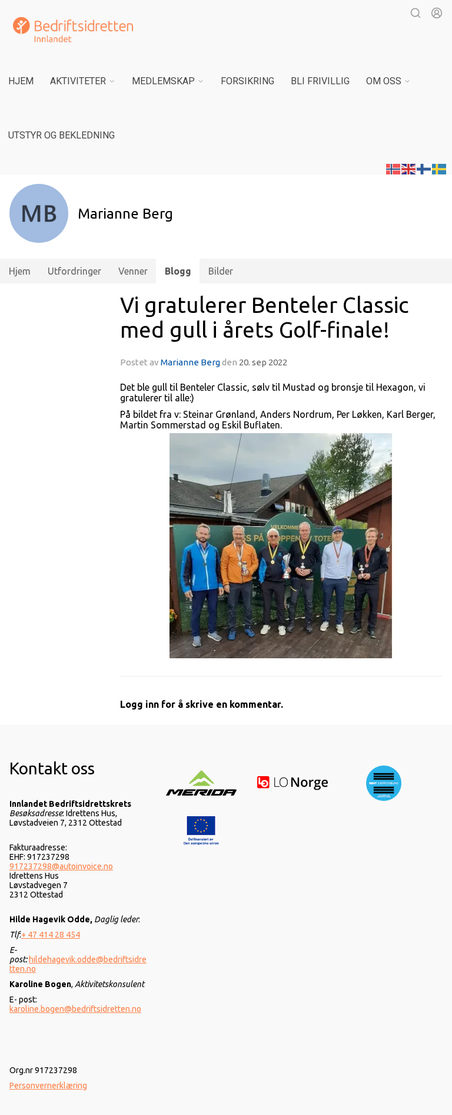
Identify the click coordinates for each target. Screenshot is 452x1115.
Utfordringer (74, 271)
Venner (133, 271)
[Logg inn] (436, 13)
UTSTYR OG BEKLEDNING (61, 135)
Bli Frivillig (320, 81)
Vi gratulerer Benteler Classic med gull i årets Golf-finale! (264, 317)
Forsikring (247, 81)
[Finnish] (424, 168)
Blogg (178, 271)
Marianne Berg (190, 362)
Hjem (21, 81)
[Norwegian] (393, 168)
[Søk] (415, 13)
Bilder (220, 271)
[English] (409, 168)
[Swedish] (439, 168)
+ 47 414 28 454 (50, 934)
